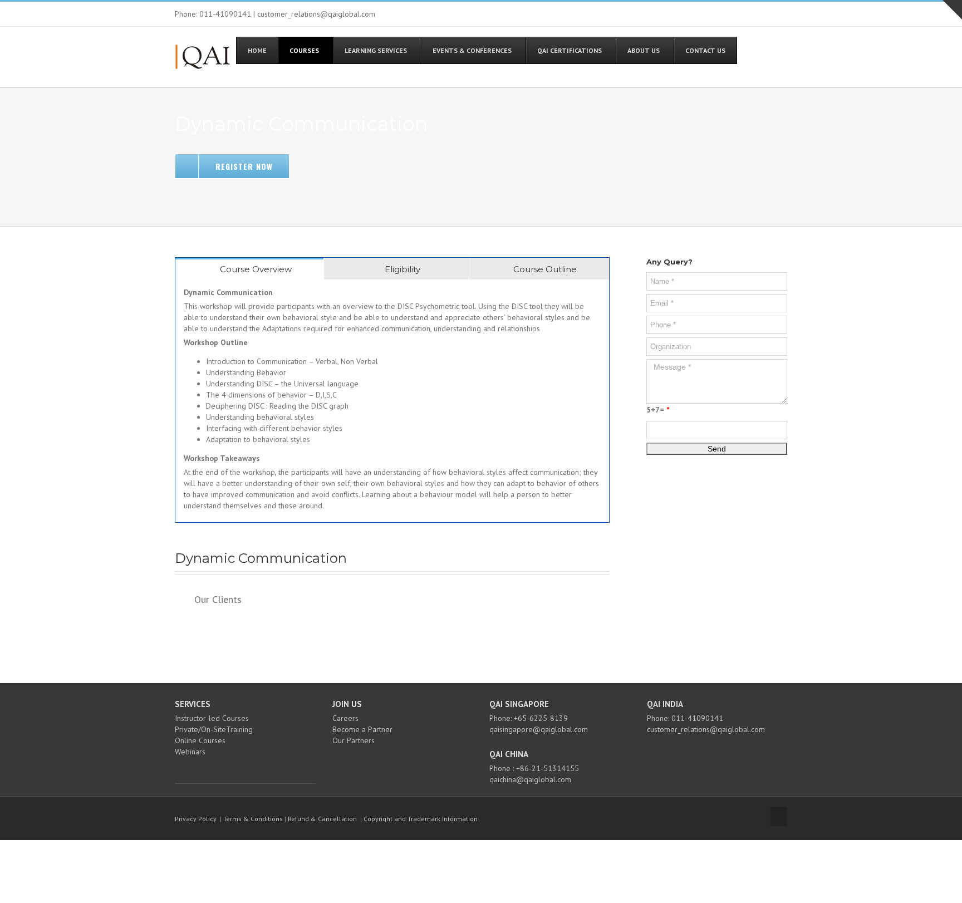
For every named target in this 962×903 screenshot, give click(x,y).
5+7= (657, 410)
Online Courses (200, 740)
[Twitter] (193, 771)
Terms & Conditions (253, 818)
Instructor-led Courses (212, 718)
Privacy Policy (196, 818)
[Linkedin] (208, 771)
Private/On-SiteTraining (214, 729)
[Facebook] (178, 771)
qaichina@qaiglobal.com (530, 779)
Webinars (190, 752)
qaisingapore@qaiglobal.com (538, 729)
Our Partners (353, 740)
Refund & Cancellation (322, 818)
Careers (345, 718)
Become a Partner (362, 729)
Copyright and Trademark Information (421, 818)
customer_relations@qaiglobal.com (706, 729)
